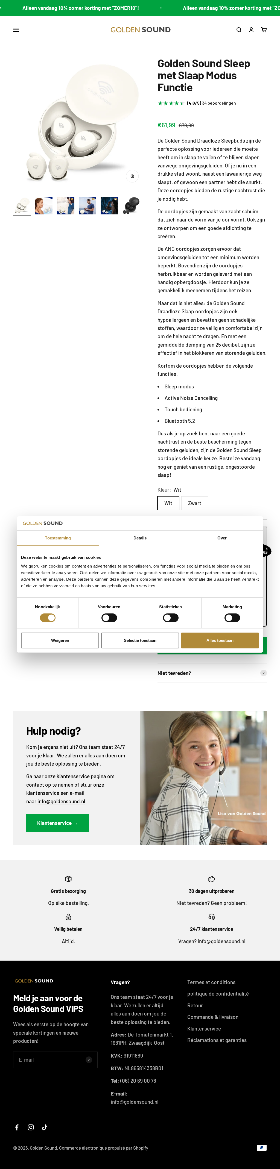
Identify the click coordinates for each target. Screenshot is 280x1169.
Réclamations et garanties (217, 1040)
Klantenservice (204, 1028)
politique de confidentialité (218, 993)
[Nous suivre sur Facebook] (17, 1127)
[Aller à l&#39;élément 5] (109, 206)
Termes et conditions (211, 982)
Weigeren (60, 640)
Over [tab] (222, 538)
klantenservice (73, 776)
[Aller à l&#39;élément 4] (87, 206)
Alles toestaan (220, 640)
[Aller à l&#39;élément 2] (43, 206)
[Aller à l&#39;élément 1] (22, 206)
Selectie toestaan (140, 640)
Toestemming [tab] (58, 538)
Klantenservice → (57, 823)
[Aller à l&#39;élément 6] (131, 206)
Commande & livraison (212, 1017)
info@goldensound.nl (61, 801)
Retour (195, 1005)
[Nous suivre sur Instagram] (30, 1127)
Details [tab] (140, 538)
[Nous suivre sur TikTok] (44, 1127)
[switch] (109, 617)
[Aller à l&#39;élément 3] (65, 206)
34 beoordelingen (211, 102)
